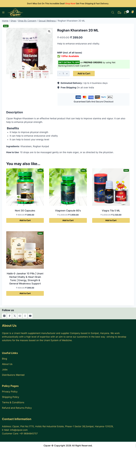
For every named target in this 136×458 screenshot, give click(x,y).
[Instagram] (4, 315)
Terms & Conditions (13, 402)
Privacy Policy (10, 391)
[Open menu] (3, 12)
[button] (49, 31)
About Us (7, 364)
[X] (14, 315)
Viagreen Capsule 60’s (68, 210)
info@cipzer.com (19, 430)
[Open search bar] (112, 12)
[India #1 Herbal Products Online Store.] (15, 12)
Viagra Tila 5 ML (111, 210)
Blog (4, 358)
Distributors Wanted (13, 375)
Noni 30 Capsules (25, 210)
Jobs (4, 369)
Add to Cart (84, 73)
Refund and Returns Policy (17, 407)
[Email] (30, 315)
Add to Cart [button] (25, 220)
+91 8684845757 (28, 433)
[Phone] (25, 315)
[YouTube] (20, 315)
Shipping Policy (10, 397)
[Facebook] (9, 315)
